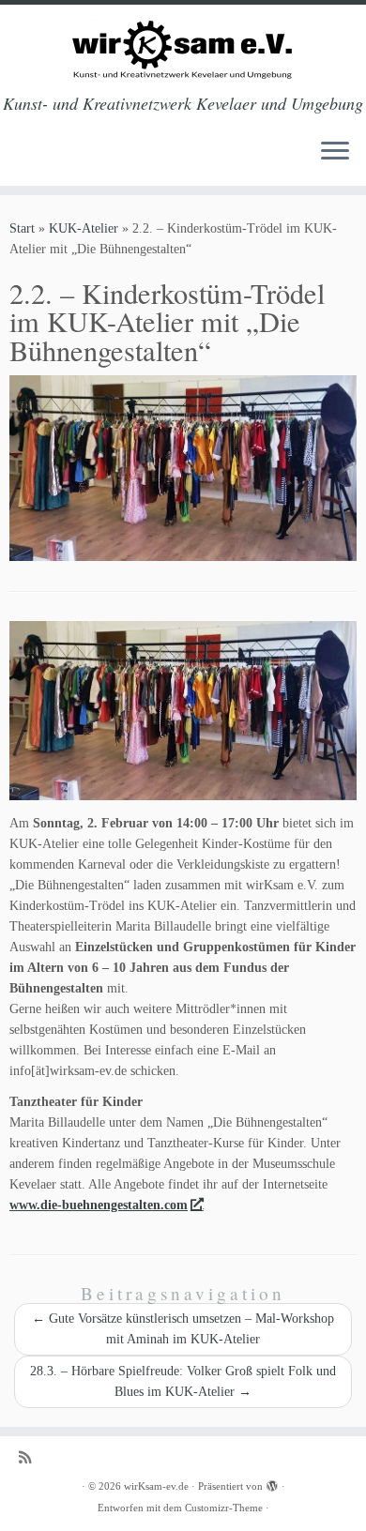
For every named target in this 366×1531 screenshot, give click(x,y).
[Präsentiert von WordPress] (272, 1483)
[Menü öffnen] (335, 152)
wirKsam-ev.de (156, 1486)
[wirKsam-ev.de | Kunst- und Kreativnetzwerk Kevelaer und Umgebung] (183, 49)
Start (22, 228)
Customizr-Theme (224, 1507)
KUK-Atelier (83, 228)
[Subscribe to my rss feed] (29, 1457)
